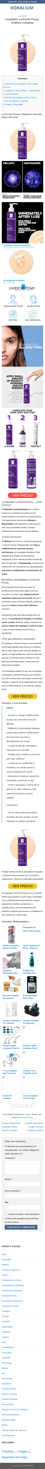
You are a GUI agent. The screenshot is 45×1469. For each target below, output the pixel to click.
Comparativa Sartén (10, 1306)
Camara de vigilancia (11, 1270)
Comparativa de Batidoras (13, 1285)
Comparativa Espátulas (12, 1291)
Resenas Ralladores (10, 1415)
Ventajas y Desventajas (13, 104)
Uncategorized (8, 1435)
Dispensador (7, 1327)
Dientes (15, 1452)
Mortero (5, 1368)
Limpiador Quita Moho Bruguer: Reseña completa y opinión (33, 1127)
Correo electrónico (13, 1191)
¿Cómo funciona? (10, 94)
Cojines (5, 1275)
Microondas (7, 1363)
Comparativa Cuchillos (11, 1280)
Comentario (10, 1158)
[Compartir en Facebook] (16, 1106)
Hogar (22, 1451)
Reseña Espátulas (10, 1399)
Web (6, 1202)
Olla (3, 1373)
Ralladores (6, 1384)
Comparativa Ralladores (12, 1301)
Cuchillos (6, 1322)
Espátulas (6, 1332)
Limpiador (22, 16)
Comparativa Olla (9, 1296)
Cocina (7, 1451)
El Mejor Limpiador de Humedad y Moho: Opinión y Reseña (11, 1127)
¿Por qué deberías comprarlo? (15, 101)
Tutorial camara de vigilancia (14, 1430)
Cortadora (6, 1311)
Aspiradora (6, 1260)
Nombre (8, 1179)
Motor (29, 1452)
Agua (4, 1254)
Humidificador (8, 1347)
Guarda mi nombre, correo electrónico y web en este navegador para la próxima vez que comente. (22, 1218)
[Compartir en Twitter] (20, 1106)
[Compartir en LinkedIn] (33, 1106)
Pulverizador (7, 1379)
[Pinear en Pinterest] (29, 1106)
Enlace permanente (26, 1117)
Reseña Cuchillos (9, 1394)
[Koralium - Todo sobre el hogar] (23, 8)
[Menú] (3, 8)
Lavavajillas (7, 1353)
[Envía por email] (25, 1106)
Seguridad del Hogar (14, 1457)
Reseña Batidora (9, 1389)
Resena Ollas (7, 1404)
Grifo (4, 1342)
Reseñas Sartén (9, 1420)
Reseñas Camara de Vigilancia (15, 1410)
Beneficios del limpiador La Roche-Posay (20, 97)
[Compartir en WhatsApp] (12, 1106)
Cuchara (5, 1316)
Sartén (4, 1425)
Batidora (5, 1265)
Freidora (5, 1337)
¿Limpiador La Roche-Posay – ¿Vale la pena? (21, 91)
